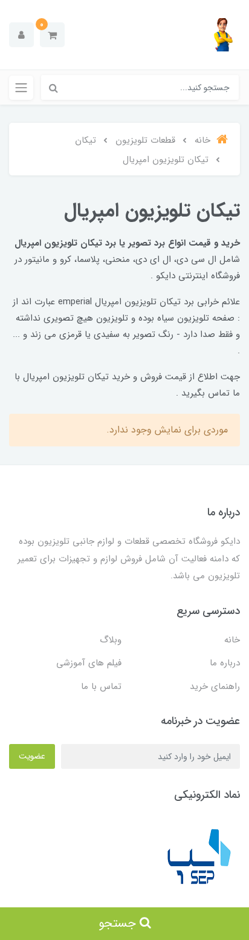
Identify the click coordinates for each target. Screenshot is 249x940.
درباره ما (225, 663)
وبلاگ (110, 640)
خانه (232, 640)
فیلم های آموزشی (88, 663)
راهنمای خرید (215, 686)
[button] (52, 34)
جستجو (119, 923)
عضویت (32, 756)
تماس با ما (101, 686)
